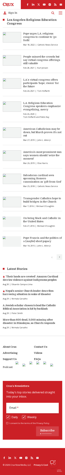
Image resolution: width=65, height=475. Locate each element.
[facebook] (27, 4)
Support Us (10, 359)
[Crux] (8, 4)
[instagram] (50, 4)
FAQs (37, 359)
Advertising (10, 353)
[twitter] (38, 4)
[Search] (53, 13)
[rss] (55, 4)
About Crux (9, 346)
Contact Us (40, 346)
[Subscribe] (61, 4)
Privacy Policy (42, 423)
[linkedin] (33, 4)
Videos (38, 353)
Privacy (37, 464)
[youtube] (44, 4)
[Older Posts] (59, 257)
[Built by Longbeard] (59, 470)
